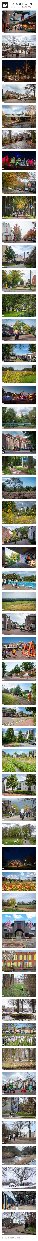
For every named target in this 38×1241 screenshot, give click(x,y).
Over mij (15, 7)
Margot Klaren (21, 4)
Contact (27, 7)
